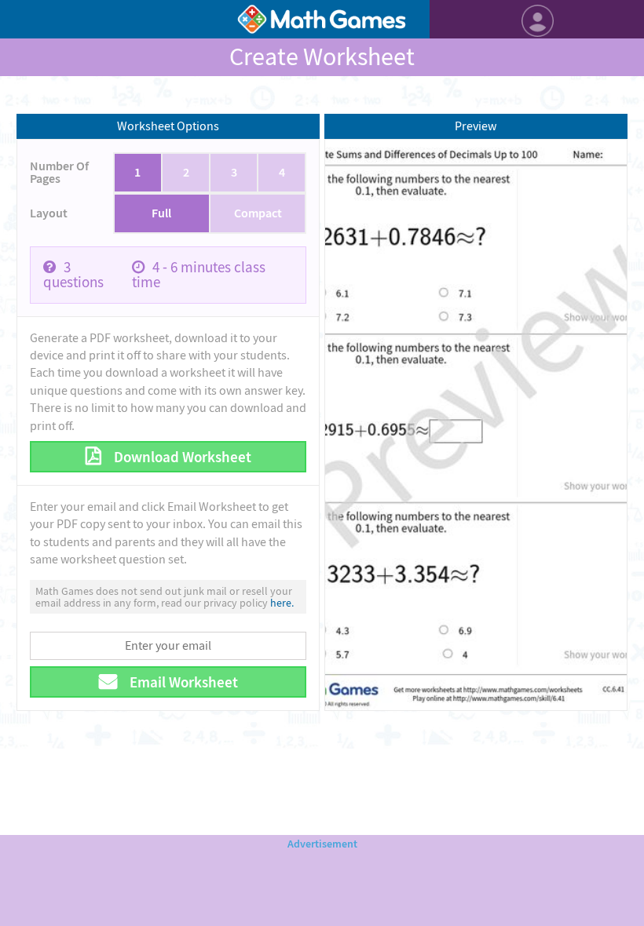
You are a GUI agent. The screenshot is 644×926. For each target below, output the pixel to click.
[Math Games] (321, 19)
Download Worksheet (181, 457)
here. (282, 603)
